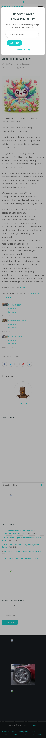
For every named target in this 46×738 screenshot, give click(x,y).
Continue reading (23, 49)
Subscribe (14, 42)
